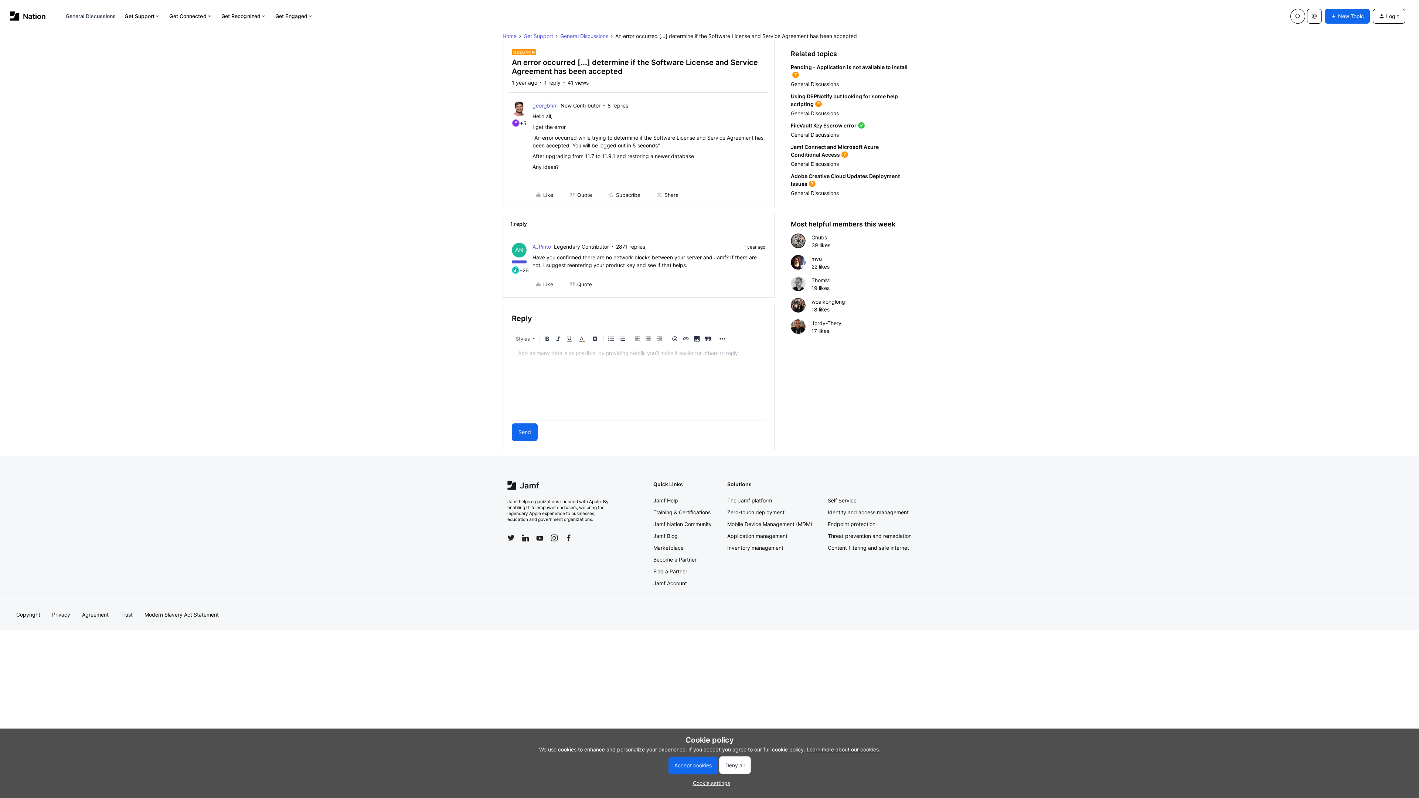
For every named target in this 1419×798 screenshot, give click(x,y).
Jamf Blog (665, 536)
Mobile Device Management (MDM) (769, 524)
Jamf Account (670, 583)
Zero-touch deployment (756, 512)
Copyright (28, 614)
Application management (757, 536)
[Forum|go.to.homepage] (28, 16)
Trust (126, 614)
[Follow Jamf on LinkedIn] (525, 538)
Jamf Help (665, 500)
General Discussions (91, 16)
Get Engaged (291, 16)
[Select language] (1314, 16)
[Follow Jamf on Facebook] (568, 538)
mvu (816, 259)
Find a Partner (670, 571)
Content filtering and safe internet (868, 548)
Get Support (139, 16)
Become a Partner (675, 559)
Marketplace (668, 548)
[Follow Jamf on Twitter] (511, 538)
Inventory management (755, 548)
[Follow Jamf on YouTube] (540, 537)
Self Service (842, 500)
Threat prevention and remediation (870, 536)
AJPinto (541, 246)
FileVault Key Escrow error (824, 125)
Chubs (819, 237)
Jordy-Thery (826, 323)
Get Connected (187, 16)
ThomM (820, 280)
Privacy (61, 614)
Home (510, 36)
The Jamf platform (749, 500)
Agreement (95, 614)
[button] (1347, 16)
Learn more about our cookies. (843, 749)
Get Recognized (241, 16)
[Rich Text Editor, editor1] (638, 383)
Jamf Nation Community (682, 524)
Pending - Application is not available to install (849, 67)
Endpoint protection (851, 524)
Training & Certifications (682, 512)
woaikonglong (828, 302)
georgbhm (545, 105)
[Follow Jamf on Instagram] (554, 538)
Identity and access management (868, 512)
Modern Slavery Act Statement (181, 614)
